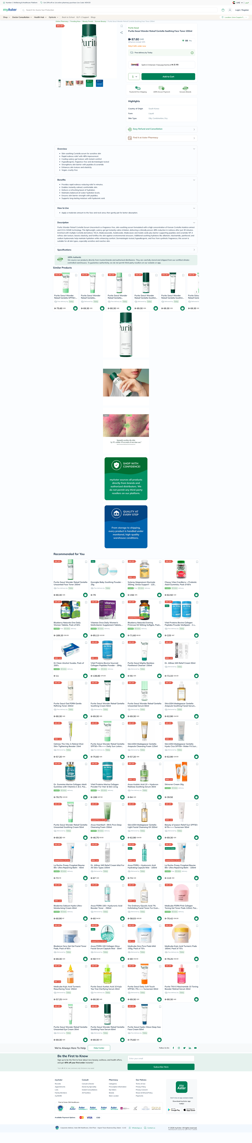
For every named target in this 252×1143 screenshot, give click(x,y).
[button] (122, 25)
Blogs (93, 17)
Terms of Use (140, 1084)
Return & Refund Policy (144, 1093)
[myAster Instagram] (179, 1048)
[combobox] (119, 10)
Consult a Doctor (88, 1084)
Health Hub (39, 17)
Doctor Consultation (20, 17)
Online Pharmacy (62, 21)
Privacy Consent (142, 1090)
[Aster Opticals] (114, 1108)
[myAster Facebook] (173, 1048)
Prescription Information (117, 1087)
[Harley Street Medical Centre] (145, 1108)
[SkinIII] (156, 1108)
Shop (5, 17)
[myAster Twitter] (184, 1048)
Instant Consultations (89, 1090)
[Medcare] (124, 1108)
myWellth (58, 1096)
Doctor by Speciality (89, 1087)
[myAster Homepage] (10, 10)
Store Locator (114, 1096)
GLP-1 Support (82, 17)
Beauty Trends (88, 21)
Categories (113, 1084)
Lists (56, 1090)
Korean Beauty (100, 21)
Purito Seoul (133, 28)
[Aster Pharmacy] (83, 1108)
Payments (139, 1096)
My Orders (112, 1090)
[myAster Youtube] (195, 1048)
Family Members (61, 1093)
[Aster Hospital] (93, 1108)
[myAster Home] (57, 1128)
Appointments (60, 1087)
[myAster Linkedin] (190, 1048)
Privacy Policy (141, 1087)
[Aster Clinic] (104, 1108)
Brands (111, 1093)
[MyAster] (73, 1108)
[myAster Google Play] (174, 1109)
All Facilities (86, 1093)
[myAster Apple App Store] (189, 1109)
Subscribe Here (161, 1067)
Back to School (68, 17)
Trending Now (75, 21)
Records (58, 1084)
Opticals (52, 17)
